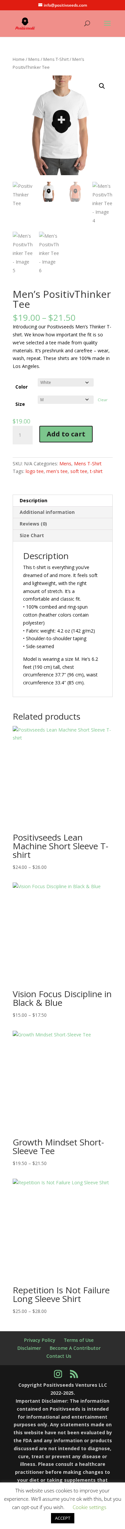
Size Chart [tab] (32, 535)
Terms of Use (79, 1340)
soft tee (78, 471)
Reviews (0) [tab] (33, 524)
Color (21, 387)
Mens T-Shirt (56, 59)
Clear (103, 399)
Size (20, 404)
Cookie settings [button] (89, 1507)
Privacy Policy (39, 1340)
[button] (102, 86)
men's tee (57, 471)
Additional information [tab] (47, 512)
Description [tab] (33, 500)
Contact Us (58, 1356)
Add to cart (66, 433)
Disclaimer (29, 1348)
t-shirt (96, 471)
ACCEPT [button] (62, 1518)
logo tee (35, 471)
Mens (34, 59)
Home (19, 59)
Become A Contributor (75, 1348)
